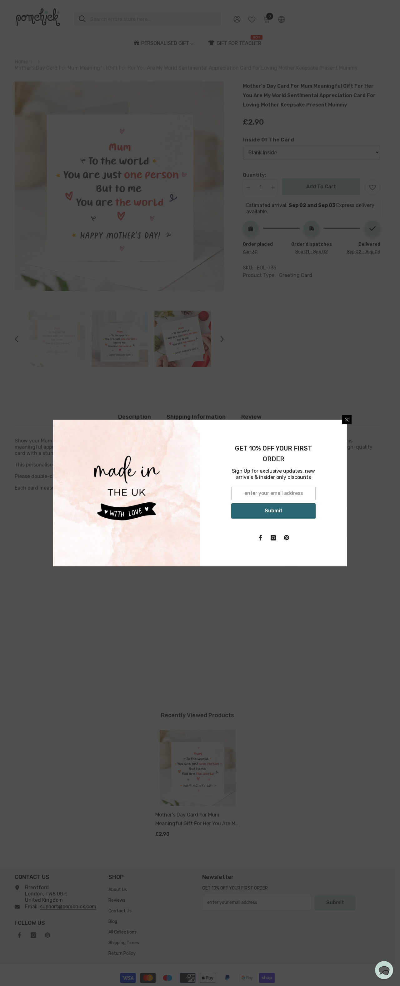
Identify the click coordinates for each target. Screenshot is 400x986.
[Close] (347, 419)
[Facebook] (260, 537)
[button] (384, 970)
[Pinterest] (286, 537)
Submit (273, 511)
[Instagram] (273, 537)
